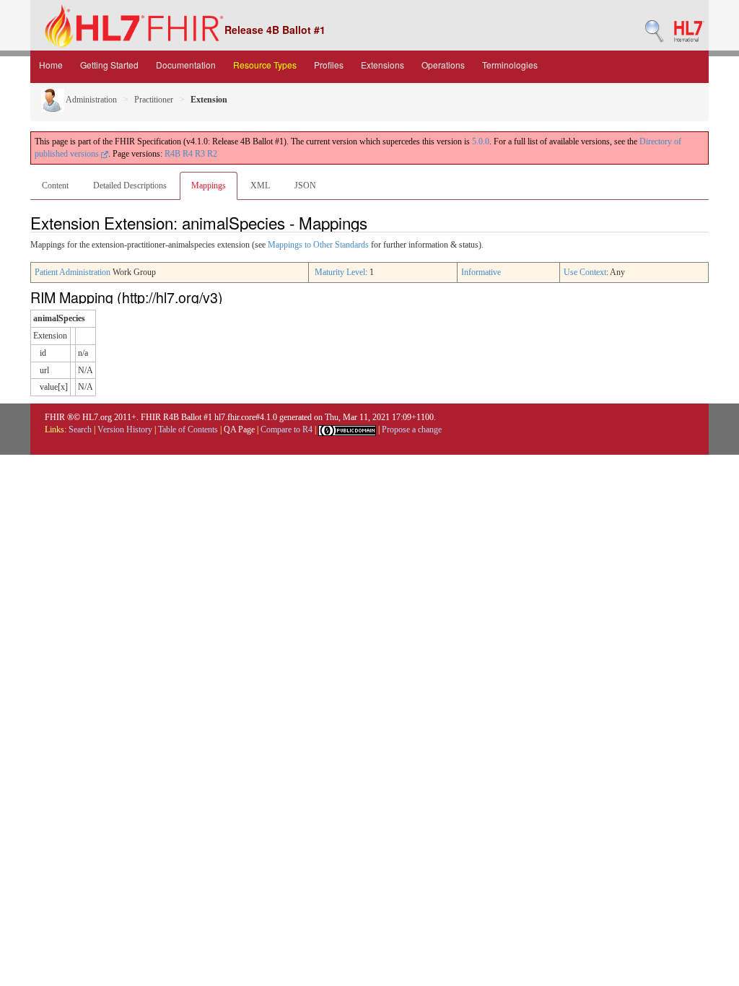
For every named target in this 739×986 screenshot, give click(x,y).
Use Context (585, 272)
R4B (172, 154)
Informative (481, 272)
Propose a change (412, 429)
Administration (90, 100)
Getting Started (109, 64)
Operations (443, 64)
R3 (200, 154)
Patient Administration (72, 272)
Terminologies (510, 64)
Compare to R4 (286, 429)
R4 (188, 154)
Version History (124, 429)
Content (55, 185)
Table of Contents (188, 429)
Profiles (329, 64)
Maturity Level (340, 272)
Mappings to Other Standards (318, 245)
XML (260, 185)
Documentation (186, 64)
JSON (305, 185)
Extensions (382, 64)
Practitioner (153, 100)
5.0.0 (480, 141)
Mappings (208, 185)
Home (51, 64)
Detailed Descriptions (130, 185)
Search (80, 429)
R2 (212, 154)
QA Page (239, 429)
